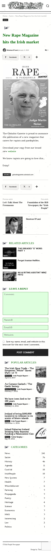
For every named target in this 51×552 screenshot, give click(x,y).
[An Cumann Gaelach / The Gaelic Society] (40, 387)
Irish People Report (20, 376)
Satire (11, 16)
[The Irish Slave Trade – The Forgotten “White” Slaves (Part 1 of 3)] (40, 372)
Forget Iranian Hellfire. (29, 260)
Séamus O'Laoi (12, 50)
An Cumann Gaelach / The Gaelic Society (18, 385)
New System (10, 389)
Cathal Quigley (17, 437)
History (8, 376)
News (7, 421)
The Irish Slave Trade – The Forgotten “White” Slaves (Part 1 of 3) (19, 370)
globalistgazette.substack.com (22, 175)
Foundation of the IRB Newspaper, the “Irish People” (37, 205)
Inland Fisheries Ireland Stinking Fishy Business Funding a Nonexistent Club (19, 431)
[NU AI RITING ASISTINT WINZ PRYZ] (9, 276)
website (12, 151)
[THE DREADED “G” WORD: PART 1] (9, 252)
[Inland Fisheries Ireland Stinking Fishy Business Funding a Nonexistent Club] (40, 433)
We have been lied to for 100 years (18, 400)
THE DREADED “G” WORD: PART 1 (30, 249)
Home (5, 16)
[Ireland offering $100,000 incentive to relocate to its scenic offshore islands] (40, 417)
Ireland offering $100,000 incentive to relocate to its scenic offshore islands (19, 416)
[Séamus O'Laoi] (4, 50)
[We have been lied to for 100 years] (40, 402)
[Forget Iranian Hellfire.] (9, 264)
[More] (37, 57)
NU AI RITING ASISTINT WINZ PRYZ (32, 273)
